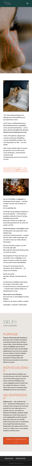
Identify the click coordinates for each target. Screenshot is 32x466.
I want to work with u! (16, 440)
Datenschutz (20, 458)
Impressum (9, 458)
